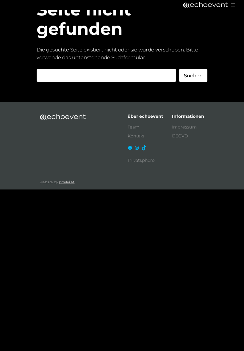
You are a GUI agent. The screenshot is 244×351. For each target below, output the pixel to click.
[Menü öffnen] (233, 5)
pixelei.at (66, 182)
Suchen (193, 76)
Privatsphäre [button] (141, 160)
